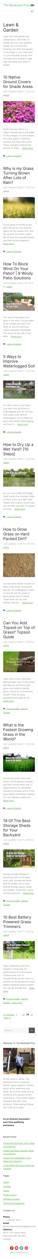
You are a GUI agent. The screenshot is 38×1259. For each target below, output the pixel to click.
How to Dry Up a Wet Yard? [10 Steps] (18, 449)
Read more (27, 148)
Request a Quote (11, 1199)
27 (32, 1014)
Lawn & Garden (14, 156)
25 (23, 1014)
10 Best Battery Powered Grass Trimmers (17, 922)
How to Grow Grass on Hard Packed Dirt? (16, 534)
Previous (8, 1014)
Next (7, 1017)
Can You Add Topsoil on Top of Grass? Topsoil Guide (19, 629)
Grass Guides (13, 708)
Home (6, 1190)
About (6, 1182)
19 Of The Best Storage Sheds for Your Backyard (17, 827)
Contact (7, 1186)
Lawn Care (17, 1002)
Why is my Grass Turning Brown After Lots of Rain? (18, 175)
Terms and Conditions (13, 1203)
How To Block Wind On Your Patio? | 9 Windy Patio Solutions (18, 271)
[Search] (32, 1030)
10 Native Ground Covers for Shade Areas (18, 82)
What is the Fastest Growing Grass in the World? (18, 732)
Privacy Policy (10, 1195)
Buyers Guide (13, 901)
